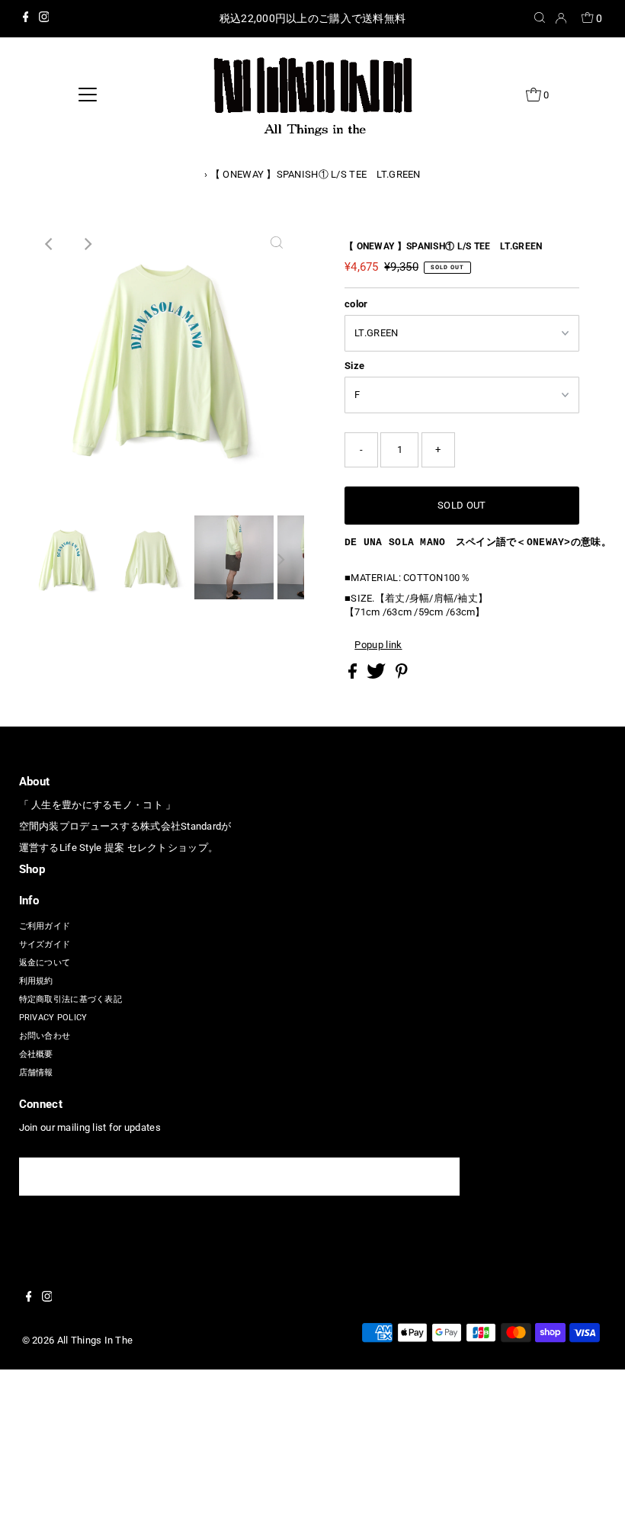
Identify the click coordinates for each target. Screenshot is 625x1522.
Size (354, 365)
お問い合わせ (45, 1036)
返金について (45, 963)
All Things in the (95, 1340)
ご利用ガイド (45, 926)
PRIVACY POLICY (53, 1018)
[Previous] (49, 244)
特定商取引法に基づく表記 (70, 999)
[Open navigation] (88, 94)
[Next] (87, 244)
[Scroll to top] (594, 1491)
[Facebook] (26, 19)
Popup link (378, 645)
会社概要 (36, 1054)
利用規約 (36, 981)
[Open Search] (540, 18)
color (356, 304)
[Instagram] (44, 19)
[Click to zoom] (276, 244)
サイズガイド (45, 944)
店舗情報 (36, 1072)
